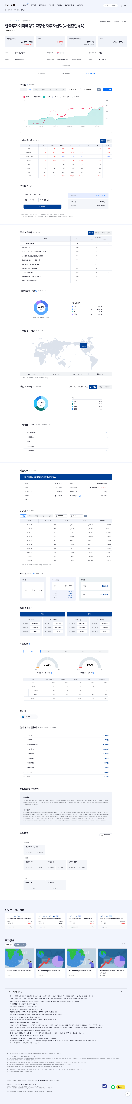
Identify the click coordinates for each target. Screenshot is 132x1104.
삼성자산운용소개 (11, 1080)
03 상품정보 (90, 73)
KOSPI (56, 97)
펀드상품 (51, 5)
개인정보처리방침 (44, 1080)
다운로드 (41, 852)
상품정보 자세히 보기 (65, 65)
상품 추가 (108, 90)
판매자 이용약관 (33, 1080)
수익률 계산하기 (42, 206)
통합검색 (120, 5)
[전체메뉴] (125, 5)
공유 (125, 21)
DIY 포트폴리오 (69, 5)
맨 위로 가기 (127, 1093)
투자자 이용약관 (23, 1080)
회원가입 (114, 5)
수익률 (27, 97)
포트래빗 (25, 5)
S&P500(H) (66, 97)
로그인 (106, 5)
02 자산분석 (66, 73)
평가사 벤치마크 (37, 97)
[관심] (31, 927)
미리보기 (30, 852)
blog (113, 1087)
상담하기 (122, 1087)
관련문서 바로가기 (106, 21)
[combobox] (37, 195)
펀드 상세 (23, 10)
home (5, 10)
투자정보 (59, 5)
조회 (99, 90)
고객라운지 (80, 5)
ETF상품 (33, 5)
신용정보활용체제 (55, 1080)
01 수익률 (41, 73)
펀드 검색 (16, 10)
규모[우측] (47, 97)
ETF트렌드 (42, 5)
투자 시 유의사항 (15, 992)
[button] (124, 944)
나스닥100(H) (77, 97)
